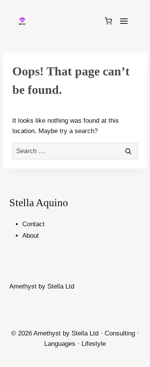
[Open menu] (124, 21)
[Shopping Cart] (108, 21)
